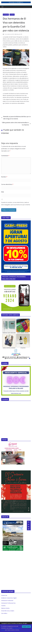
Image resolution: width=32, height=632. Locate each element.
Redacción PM (19, 34)
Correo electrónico (7, 184)
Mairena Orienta (5, 608)
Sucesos (12, 14)
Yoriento (3, 605)
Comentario (5, 155)
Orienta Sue (4, 595)
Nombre (4, 177)
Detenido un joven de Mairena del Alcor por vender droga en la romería (17, 118)
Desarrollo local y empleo (7, 610)
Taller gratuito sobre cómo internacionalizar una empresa (15, 124)
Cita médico (4, 613)
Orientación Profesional (7, 600)
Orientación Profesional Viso (8, 603)
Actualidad (5, 14)
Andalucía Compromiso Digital (8, 598)
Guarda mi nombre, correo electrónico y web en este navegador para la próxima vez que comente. (15, 204)
